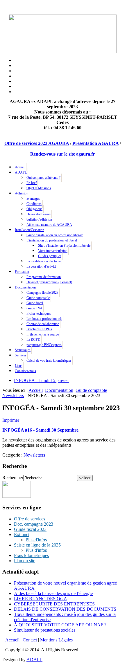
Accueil (20, 167)
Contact (30, 639)
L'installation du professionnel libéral (51, 240)
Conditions (34, 204)
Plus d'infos (36, 539)
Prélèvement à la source (42, 334)
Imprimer (10, 420)
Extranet (21, 534)
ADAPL (21, 172)
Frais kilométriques (31, 555)
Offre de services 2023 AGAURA (36, 143)
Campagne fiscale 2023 (42, 293)
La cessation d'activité (41, 266)
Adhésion (21, 193)
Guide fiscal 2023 (30, 529)
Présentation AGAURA (95, 143)
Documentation (25, 287)
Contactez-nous (25, 371)
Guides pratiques (49, 256)
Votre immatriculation (52, 251)
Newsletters (13, 395)
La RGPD (33, 340)
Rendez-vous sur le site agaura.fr (62, 154)
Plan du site (24, 560)
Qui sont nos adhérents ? (43, 178)
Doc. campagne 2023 (33, 524)
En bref (31, 183)
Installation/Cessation (29, 230)
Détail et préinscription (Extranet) (49, 282)
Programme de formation (43, 277)
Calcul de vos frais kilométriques (49, 360)
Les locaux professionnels (44, 319)
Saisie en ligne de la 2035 (37, 544)
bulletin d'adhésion (39, 219)
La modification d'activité (43, 261)
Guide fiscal (34, 303)
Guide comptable (38, 298)
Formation (22, 272)
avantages (33, 199)
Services (20, 355)
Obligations (34, 209)
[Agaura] (16, 496)
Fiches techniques (38, 313)
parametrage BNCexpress (44, 345)
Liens (18, 366)
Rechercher (12, 477)
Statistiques (23, 350)
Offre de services (29, 518)
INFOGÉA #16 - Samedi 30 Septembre (40, 430)
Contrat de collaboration (42, 324)
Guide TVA (34, 308)
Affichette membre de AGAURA (49, 225)
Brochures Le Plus (39, 329)
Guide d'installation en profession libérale (54, 235)
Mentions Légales (56, 639)
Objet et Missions (38, 188)
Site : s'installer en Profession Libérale (64, 246)
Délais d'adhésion (38, 214)
